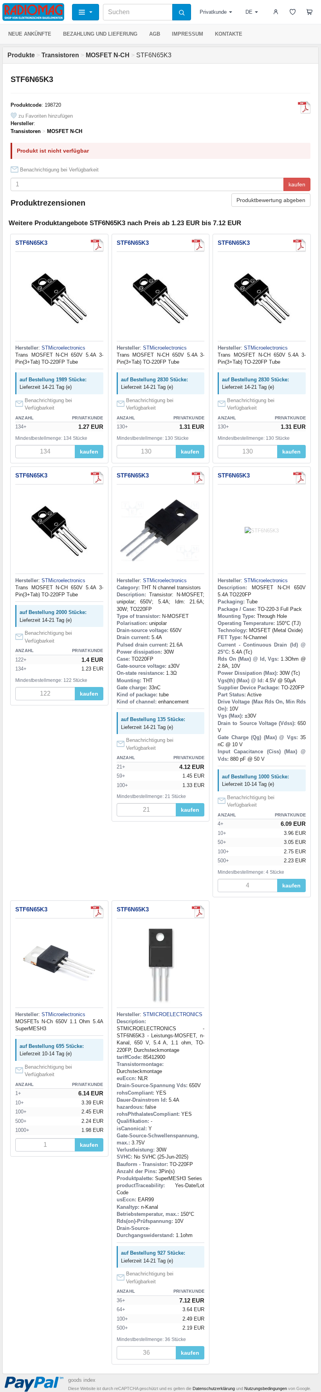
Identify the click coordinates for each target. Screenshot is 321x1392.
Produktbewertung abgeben (270, 200)
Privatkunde (213, 12)
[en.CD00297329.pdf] (304, 107)
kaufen (297, 184)
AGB (154, 34)
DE (248, 12)
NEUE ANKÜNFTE (29, 34)
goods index (82, 1380)
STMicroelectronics (63, 348)
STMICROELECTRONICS (172, 1014)
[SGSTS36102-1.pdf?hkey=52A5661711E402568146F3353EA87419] (198, 912)
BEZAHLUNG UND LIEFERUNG (100, 34)
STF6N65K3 (31, 242)
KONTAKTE (228, 34)
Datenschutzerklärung (214, 1388)
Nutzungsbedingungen (265, 1388)
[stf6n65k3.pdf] (97, 245)
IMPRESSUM (187, 34)
